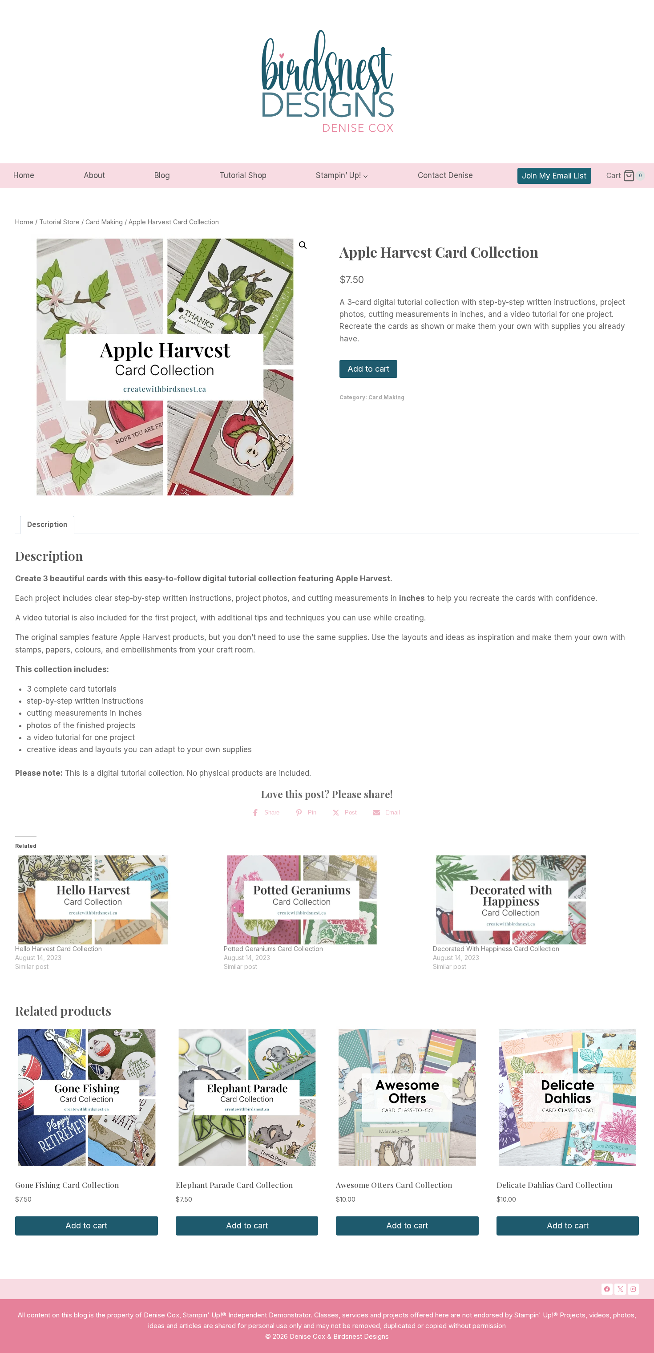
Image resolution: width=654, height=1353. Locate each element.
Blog (162, 175)
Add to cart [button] (86, 1225)
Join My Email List (554, 175)
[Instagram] (633, 1289)
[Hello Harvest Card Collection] (115, 899)
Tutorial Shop (242, 175)
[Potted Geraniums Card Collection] (324, 899)
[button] (303, 245)
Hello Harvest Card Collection (58, 948)
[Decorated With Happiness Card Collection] (533, 899)
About (94, 175)
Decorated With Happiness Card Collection (496, 948)
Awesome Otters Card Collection (394, 1185)
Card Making (386, 397)
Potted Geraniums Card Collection (273, 948)
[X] (620, 1289)
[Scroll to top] (612, 1204)
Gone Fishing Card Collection (67, 1185)
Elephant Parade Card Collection (234, 1185)
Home (23, 175)
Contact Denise (445, 175)
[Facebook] (607, 1289)
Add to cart (368, 368)
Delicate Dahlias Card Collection (554, 1185)
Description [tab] (47, 524)
